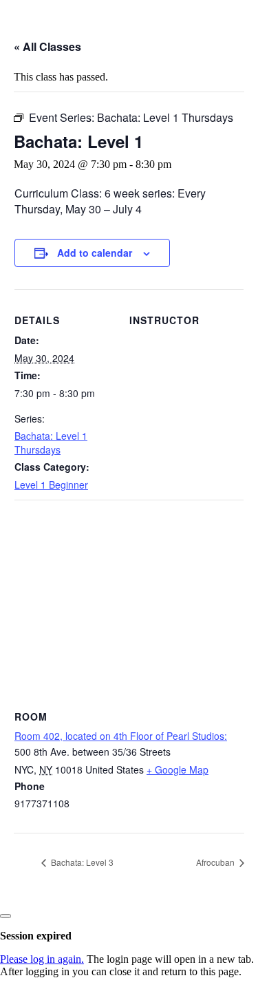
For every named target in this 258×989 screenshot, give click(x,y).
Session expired (36, 936)
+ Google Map (177, 769)
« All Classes (47, 46)
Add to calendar (94, 252)
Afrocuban (216, 862)
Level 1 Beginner (51, 484)
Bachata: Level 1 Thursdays (50, 442)
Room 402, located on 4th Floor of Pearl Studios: (120, 736)
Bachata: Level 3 (81, 862)
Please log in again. (42, 959)
